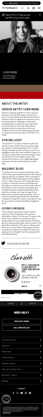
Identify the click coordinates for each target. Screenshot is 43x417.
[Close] (37, 410)
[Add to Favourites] (40, 286)
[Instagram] (26, 392)
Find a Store (6, 352)
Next (37, 297)
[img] (11, 274)
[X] (17, 392)
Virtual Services (8, 357)
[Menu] (39, 8)
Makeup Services (9, 363)
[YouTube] (22, 392)
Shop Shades (21, 294)
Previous (6, 297)
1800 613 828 (13, 3)
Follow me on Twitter (18, 243)
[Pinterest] (30, 392)
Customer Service (9, 340)
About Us (5, 346)
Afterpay (5, 381)
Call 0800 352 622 (21, 328)
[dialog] (32, 268)
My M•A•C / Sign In (9, 375)
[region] (21, 410)
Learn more (7, 412)
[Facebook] (13, 392)
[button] (39, 8)
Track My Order (21, 321)
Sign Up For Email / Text (11, 369)
